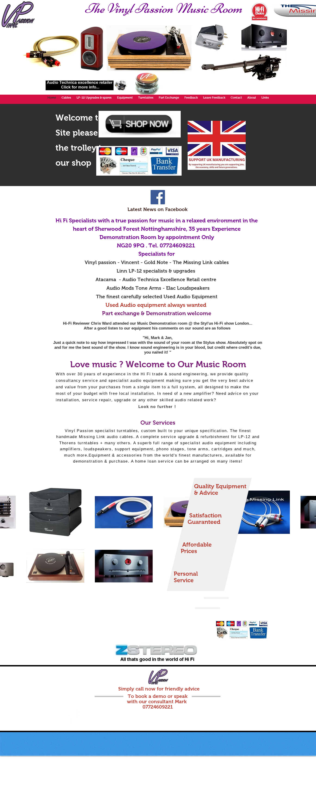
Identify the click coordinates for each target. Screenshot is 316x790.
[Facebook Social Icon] (158, 197)
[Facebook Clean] (73, 717)
